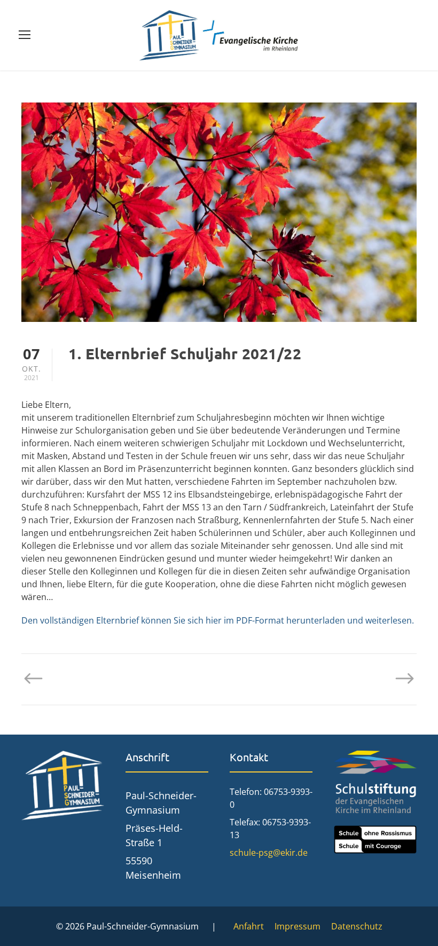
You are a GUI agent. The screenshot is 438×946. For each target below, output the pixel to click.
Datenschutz (356, 926)
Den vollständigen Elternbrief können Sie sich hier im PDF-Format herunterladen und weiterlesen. (217, 620)
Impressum (297, 926)
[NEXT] (399, 678)
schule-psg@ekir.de (269, 852)
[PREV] (39, 678)
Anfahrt (248, 926)
